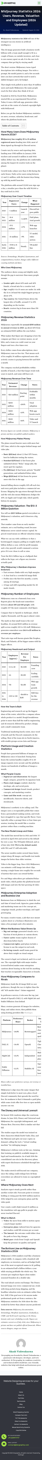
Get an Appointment (14, 1435)
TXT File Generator (21, 1418)
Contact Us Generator (21, 1424)
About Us (21, 1395)
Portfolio (21, 1398)
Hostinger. (21, 1455)
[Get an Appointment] (4, 1436)
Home (21, 1392)
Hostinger (28, 1013)
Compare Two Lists (21, 1415)
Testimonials (21, 1401)
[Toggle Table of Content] (22, 125)
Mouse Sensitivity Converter (21, 1427)
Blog (21, 1404)
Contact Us (21, 1407)
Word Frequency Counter (21, 1412)
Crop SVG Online (21, 1430)
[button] (39, 3)
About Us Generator (21, 1421)
